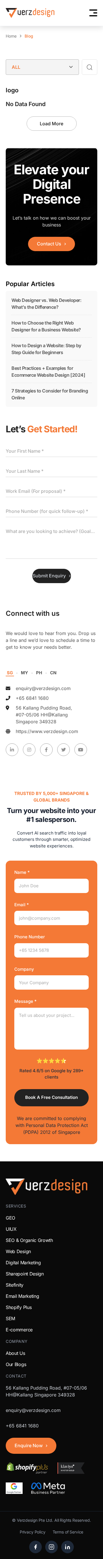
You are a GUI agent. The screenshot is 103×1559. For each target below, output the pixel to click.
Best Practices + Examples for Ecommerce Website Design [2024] (48, 371)
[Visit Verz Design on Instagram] (51, 1547)
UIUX (11, 1229)
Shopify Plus (18, 1307)
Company (24, 969)
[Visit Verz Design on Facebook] (35, 1547)
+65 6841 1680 (32, 698)
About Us (15, 1353)
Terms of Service (68, 1531)
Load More (51, 123)
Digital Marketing (23, 1262)
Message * (25, 1001)
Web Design (18, 1251)
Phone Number (29, 936)
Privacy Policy (32, 1531)
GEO (10, 1218)
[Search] (89, 67)
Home (11, 36)
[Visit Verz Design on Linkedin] (67, 1547)
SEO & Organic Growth (29, 1240)
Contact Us (49, 244)
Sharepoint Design (25, 1274)
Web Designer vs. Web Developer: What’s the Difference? (46, 303)
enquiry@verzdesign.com (43, 688)
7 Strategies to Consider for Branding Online (49, 394)
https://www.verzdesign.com (47, 731)
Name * (22, 872)
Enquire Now (29, 1445)
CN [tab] (53, 673)
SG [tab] (10, 673)
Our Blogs (16, 1364)
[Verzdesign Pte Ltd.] (30, 13)
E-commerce (19, 1330)
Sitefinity (14, 1285)
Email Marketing (22, 1296)
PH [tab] (39, 673)
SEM (10, 1318)
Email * (21, 904)
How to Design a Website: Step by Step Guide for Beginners (46, 349)
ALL (16, 67)
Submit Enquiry (49, 576)
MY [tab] (24, 673)
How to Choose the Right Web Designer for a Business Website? (46, 326)
